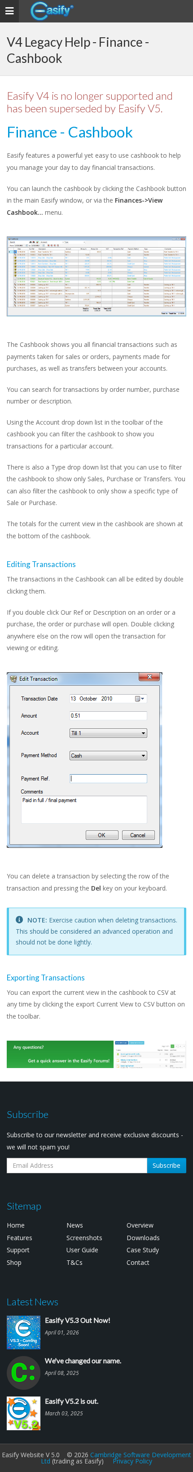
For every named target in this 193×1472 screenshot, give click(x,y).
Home (16, 1225)
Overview (140, 1225)
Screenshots (84, 1237)
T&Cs (74, 1262)
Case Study (143, 1250)
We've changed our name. (83, 1361)
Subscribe (166, 1165)
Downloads (143, 1237)
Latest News (32, 1301)
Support (18, 1250)
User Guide (82, 1250)
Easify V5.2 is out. (71, 1401)
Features (19, 1237)
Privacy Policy (132, 1461)
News (74, 1225)
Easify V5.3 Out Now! (77, 1320)
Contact (138, 1262)
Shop (14, 1262)
